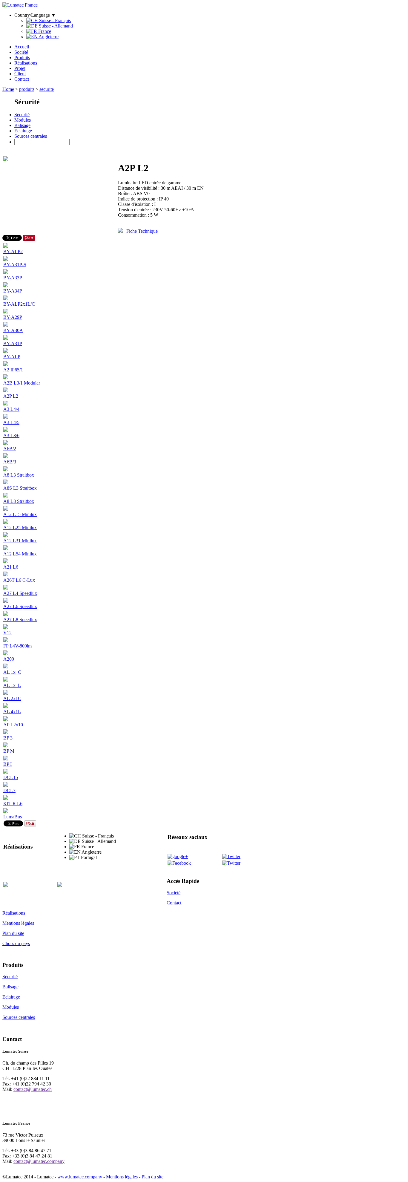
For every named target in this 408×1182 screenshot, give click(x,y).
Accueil (21, 46)
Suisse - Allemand (55, 25)
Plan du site (13, 933)
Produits (22, 57)
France (44, 31)
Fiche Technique (140, 231)
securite (46, 89)
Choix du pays (16, 943)
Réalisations (25, 62)
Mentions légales (18, 923)
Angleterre (48, 36)
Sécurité (22, 114)
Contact (21, 79)
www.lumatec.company (79, 1176)
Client (20, 73)
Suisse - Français (54, 20)
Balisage (22, 125)
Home (8, 89)
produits (26, 89)
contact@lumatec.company (39, 1161)
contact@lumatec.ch (32, 1089)
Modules (22, 120)
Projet (19, 68)
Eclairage (23, 130)
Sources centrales (30, 136)
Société (21, 52)
